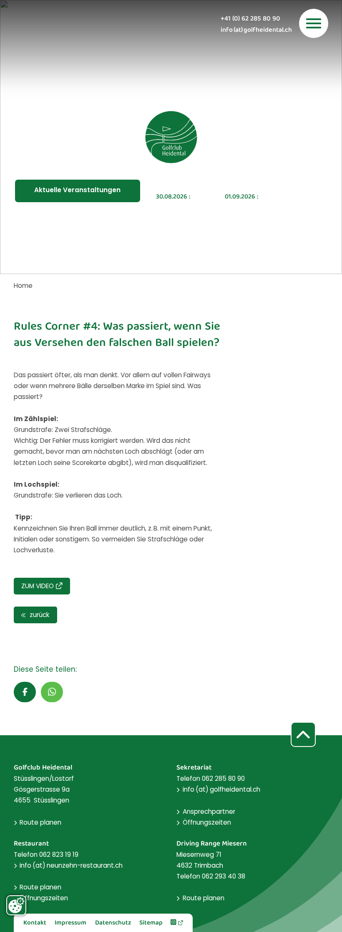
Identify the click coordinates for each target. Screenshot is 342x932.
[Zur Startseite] (171, 137)
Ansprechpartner (209, 811)
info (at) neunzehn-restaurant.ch (71, 865)
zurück (38, 614)
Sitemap (151, 923)
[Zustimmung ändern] (16, 905)
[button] (25, 692)
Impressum (70, 923)
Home (23, 285)
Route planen (40, 822)
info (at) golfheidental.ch (256, 30)
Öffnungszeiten (207, 822)
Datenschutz (113, 923)
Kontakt (34, 923)
